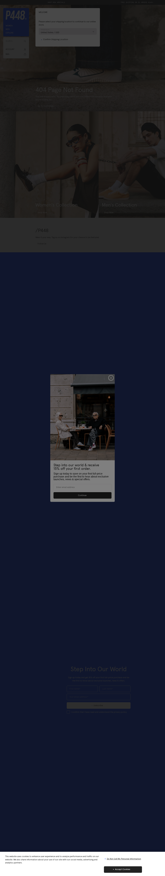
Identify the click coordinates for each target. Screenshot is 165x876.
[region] (82, 864)
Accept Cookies (122, 869)
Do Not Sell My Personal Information (124, 859)
